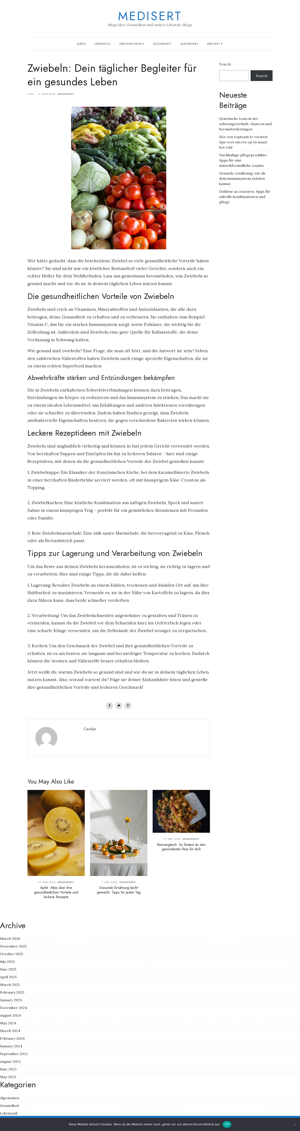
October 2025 (11, 954)
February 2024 (12, 1038)
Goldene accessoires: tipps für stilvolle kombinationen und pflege (244, 196)
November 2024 (13, 1007)
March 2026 (10, 938)
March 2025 (10, 984)
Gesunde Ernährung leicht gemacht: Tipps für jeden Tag (119, 890)
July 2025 (7, 961)
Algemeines (190, 44)
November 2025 (13, 946)
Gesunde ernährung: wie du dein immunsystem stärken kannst (242, 178)
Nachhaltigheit (132, 44)
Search (225, 64)
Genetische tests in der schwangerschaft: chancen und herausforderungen (245, 123)
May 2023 (8, 1077)
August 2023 (10, 1061)
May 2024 (8, 1023)
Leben (81, 44)
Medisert (150, 16)
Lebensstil (102, 44)
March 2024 (10, 1031)
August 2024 (10, 1015)
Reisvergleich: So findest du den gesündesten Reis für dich (181, 847)
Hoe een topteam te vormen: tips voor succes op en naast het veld (243, 142)
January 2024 (11, 1046)
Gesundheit (162, 44)
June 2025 (8, 969)
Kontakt (213, 44)
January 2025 (11, 1000)
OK (227, 1124)
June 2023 (8, 1069)
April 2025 (8, 977)
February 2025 (12, 992)
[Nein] (294, 1124)
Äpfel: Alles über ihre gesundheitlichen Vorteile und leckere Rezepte (56, 892)
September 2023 (14, 1054)
